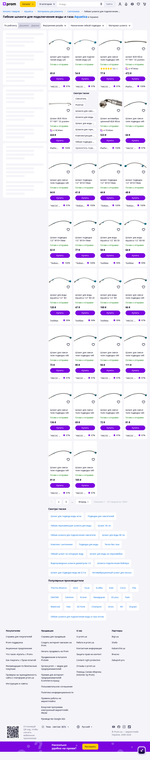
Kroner (83, 597)
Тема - (53, 726)
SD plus (115, 597)
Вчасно (115, 654)
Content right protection (88, 660)
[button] (60, 78)
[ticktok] (129, 727)
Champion (97, 606)
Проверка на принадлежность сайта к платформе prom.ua (21, 676)
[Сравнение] (132, 4)
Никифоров (99, 597)
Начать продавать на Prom (55, 651)
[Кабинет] (119, 4)
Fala (68, 606)
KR (121, 606)
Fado (127, 597)
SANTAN (55, 597)
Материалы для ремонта (50, 11)
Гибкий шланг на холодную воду (67, 553)
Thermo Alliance (59, 587)
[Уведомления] (126, 4)
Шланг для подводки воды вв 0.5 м (68, 572)
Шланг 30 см (104, 525)
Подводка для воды (88, 544)
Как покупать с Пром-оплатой (21, 660)
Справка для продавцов (53, 636)
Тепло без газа (112, 544)
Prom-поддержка (14, 642)
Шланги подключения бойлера (113, 563)
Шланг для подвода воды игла (66, 516)
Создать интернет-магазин (55, 642)
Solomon (69, 597)
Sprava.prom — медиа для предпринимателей (54, 667)
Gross (111, 606)
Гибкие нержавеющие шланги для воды (71, 525)
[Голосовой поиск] (101, 4)
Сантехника (73, 11)
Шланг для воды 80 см (113, 535)
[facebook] (119, 727)
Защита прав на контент (89, 654)
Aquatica (28, 11)
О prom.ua (81, 636)
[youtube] (113, 727)
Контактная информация (89, 648)
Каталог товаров (11, 11)
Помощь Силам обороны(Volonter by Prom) (88, 673)
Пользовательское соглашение (57, 686)
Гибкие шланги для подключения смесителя (73, 535)
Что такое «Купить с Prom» (19, 654)
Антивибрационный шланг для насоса (111, 572)
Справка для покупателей (19, 636)
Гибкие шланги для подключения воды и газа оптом (77, 616)
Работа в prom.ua (85, 642)
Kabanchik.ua (118, 648)
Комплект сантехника (62, 544)
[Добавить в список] (68, 49)
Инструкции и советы (17, 683)
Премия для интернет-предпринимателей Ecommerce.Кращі (52, 677)
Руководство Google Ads (53, 718)
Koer (111, 587)
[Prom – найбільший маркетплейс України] (9, 4)
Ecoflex (99, 587)
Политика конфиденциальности (57, 692)
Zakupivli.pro (118, 660)
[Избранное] (138, 4)
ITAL (134, 587)
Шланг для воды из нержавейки (106, 553)
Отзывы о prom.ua (85, 666)
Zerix (75, 587)
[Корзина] (144, 4)
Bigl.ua (115, 636)
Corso (123, 587)
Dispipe (133, 606)
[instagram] (124, 727)
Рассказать (90, 746)
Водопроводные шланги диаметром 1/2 (71, 563)
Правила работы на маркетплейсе (51, 700)
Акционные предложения (19, 648)
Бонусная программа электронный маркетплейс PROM (54, 710)
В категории (46, 4)
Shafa (114, 642)
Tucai (87, 587)
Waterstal (55, 606)
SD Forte (81, 606)
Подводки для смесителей (101, 516)
